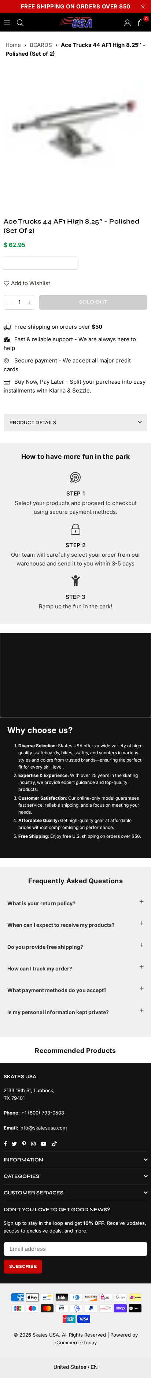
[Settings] (127, 22)
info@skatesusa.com (43, 1128)
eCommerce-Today (75, 1342)
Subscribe (23, 1266)
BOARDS (41, 44)
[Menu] (7, 22)
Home (13, 44)
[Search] (20, 22)
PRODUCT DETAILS (33, 422)
